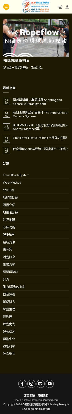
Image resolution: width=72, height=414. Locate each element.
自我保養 (9, 294)
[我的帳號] (67, 7)
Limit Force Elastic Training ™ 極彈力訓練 (40, 137)
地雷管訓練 (10, 212)
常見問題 (29, 395)
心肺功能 (9, 227)
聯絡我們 (42, 395)
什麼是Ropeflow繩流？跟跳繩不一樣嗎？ (41, 149)
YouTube (9, 190)
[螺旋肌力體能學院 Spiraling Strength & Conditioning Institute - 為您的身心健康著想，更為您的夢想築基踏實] (36, 7)
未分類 (7, 249)
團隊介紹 (9, 205)
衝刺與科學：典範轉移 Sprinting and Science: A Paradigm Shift (37, 101)
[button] (6, 7)
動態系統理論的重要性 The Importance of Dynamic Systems (40, 114)
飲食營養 (9, 353)
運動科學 (9, 346)
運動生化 (9, 339)
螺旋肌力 (9, 301)
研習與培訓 (10, 272)
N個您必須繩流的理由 (16, 60)
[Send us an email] (40, 384)
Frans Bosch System (16, 175)
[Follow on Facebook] (22, 384)
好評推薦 (9, 219)
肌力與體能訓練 (13, 286)
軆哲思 (7, 316)
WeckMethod (12, 182)
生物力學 (9, 264)
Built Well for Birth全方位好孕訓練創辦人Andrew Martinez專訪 (40, 127)
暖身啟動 (9, 234)
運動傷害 (9, 324)
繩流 (6, 279)
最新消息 (9, 242)
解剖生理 (9, 309)
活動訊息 (9, 257)
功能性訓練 (10, 197)
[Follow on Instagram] (31, 384)
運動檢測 (9, 331)
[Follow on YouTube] (50, 384)
